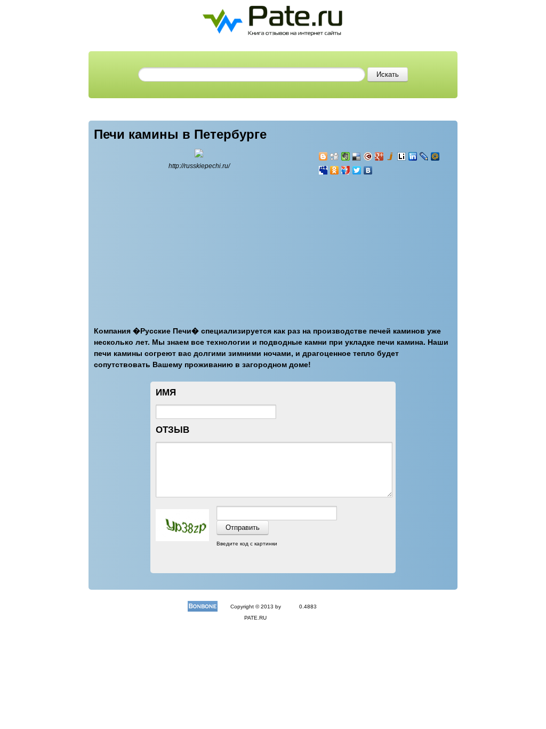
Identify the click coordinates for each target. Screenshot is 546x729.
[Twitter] (357, 170)
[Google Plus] (379, 156)
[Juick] (390, 156)
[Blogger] (323, 156)
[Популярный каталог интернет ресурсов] (203, 606)
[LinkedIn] (413, 156)
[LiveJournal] (424, 156)
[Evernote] (345, 156)
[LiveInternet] (401, 156)
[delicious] (357, 156)
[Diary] (368, 156)
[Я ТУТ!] (345, 170)
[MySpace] (323, 170)
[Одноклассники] (334, 170)
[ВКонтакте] (368, 170)
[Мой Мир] (435, 156)
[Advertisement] (382, 244)
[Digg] (334, 156)
